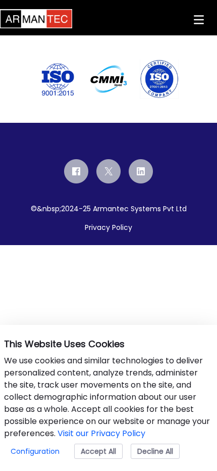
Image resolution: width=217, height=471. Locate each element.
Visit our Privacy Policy (101, 433)
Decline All (155, 451)
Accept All (98, 451)
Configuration (35, 451)
